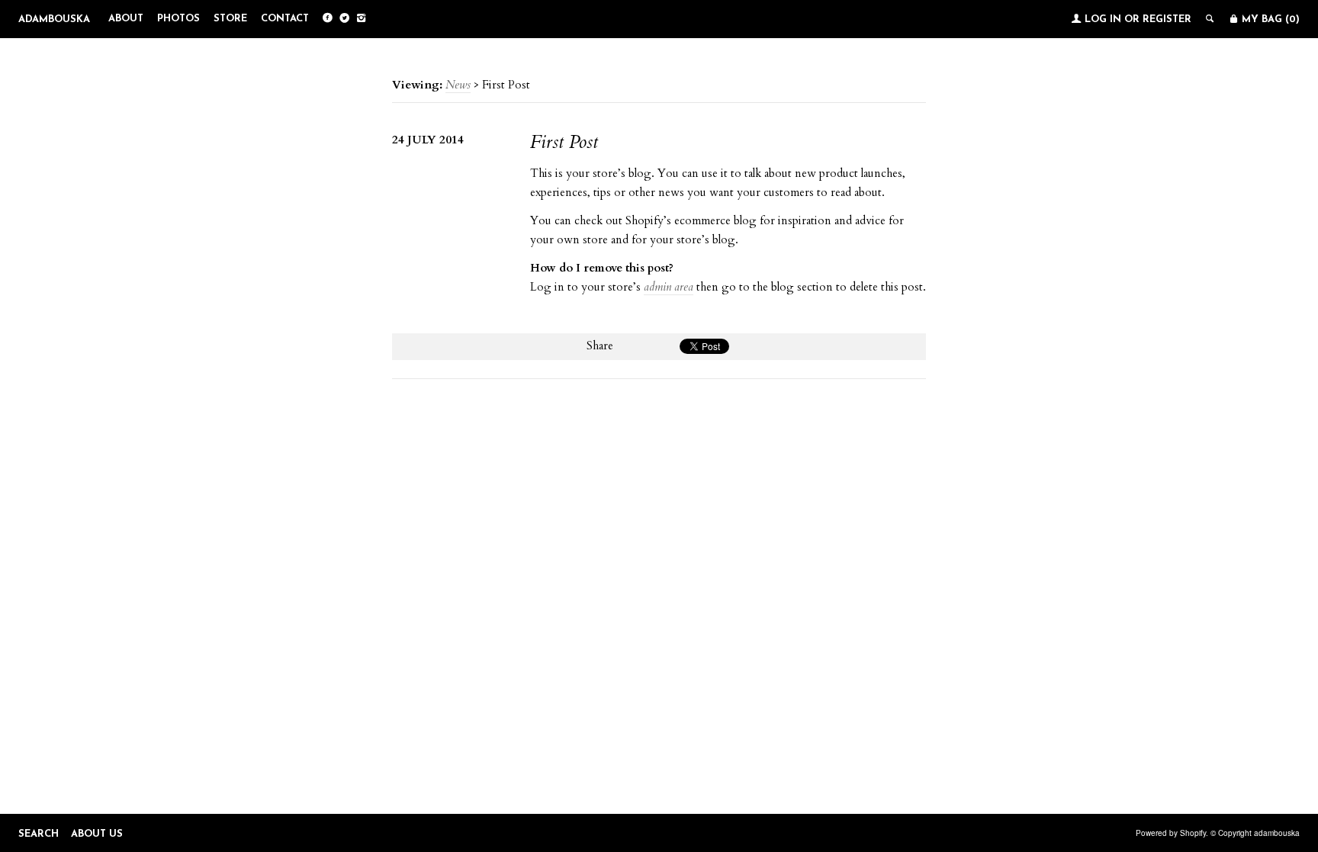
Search (38, 834)
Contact (285, 19)
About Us (97, 834)
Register (1167, 19)
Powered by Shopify (1171, 833)
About (125, 19)
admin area (668, 286)
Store (230, 19)
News (458, 84)
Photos (178, 19)
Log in (1103, 19)
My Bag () (1269, 19)
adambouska (54, 19)
